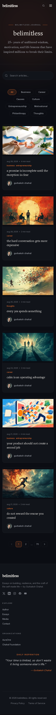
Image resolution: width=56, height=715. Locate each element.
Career (41, 92)
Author (5, 609)
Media (5, 619)
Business (26, 92)
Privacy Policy (18, 703)
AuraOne (6, 640)
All (12, 92)
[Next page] (44, 544)
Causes (20, 99)
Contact (6, 623)
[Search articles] (43, 6)
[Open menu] (51, 6)
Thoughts (38, 113)
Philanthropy (19, 113)
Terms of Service (36, 703)
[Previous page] (11, 544)
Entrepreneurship (18, 106)
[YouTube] (25, 593)
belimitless (10, 575)
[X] (3, 593)
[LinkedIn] (9, 593)
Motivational (40, 106)
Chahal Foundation (11, 644)
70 (37, 544)
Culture (36, 99)
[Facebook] (20, 593)
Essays (5, 614)
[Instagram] (14, 593)
